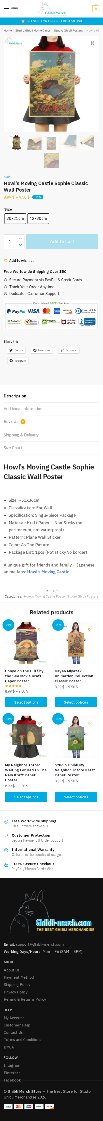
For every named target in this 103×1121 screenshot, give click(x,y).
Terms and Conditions (22, 1039)
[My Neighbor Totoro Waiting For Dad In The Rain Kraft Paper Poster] (26, 737)
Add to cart (62, 241)
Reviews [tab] (14, 421)
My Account (14, 1017)
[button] (92, 43)
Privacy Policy (16, 992)
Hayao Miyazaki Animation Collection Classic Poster (74, 676)
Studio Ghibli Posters (68, 30)
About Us (12, 970)
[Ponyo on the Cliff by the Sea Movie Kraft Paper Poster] (26, 643)
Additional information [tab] (24, 408)
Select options (26, 702)
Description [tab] (15, 395)
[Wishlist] (40, 629)
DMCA (9, 1047)
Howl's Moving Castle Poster (45, 596)
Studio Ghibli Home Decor (32, 30)
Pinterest (12, 1072)
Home (8, 30)
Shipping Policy (17, 984)
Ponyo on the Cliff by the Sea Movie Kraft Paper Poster (24, 676)
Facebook (12, 1080)
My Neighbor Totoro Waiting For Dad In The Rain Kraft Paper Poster (26, 772)
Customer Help (17, 1025)
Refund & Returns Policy (25, 999)
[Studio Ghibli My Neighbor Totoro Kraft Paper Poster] (76, 737)
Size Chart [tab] (13, 447)
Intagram (12, 1065)
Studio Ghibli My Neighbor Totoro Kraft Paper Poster (75, 770)
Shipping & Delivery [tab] (21, 434)
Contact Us (13, 1032)
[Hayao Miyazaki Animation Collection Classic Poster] (76, 643)
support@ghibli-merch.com (40, 944)
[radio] (15, 219)
